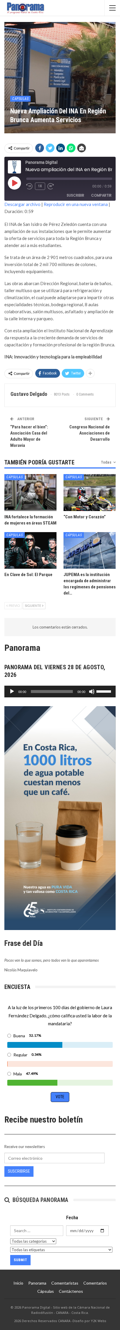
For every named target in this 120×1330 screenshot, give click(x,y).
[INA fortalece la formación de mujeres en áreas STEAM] (30, 492)
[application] (60, 691)
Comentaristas (64, 1282)
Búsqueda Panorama (39, 1199)
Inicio (18, 1282)
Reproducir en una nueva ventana (76, 204)
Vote (60, 1096)
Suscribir (75, 195)
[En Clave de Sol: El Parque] (30, 550)
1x (40, 186)
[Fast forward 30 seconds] (50, 186)
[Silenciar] (92, 691)
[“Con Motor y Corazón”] (89, 492)
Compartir (101, 195)
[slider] (104, 691)
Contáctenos (71, 1291)
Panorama (37, 1282)
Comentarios (95, 1282)
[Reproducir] (12, 691)
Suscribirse (19, 1171)
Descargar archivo (22, 204)
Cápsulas (20, 99)
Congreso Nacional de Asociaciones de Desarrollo (89, 433)
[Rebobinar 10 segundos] (29, 186)
